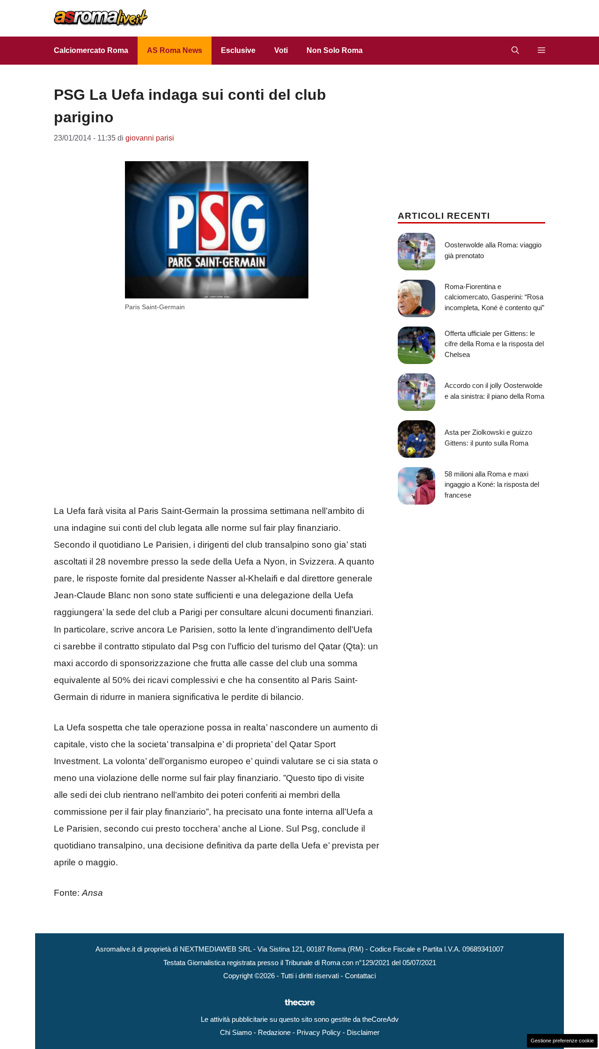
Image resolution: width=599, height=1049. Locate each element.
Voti (281, 50)
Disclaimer (363, 1032)
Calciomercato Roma (91, 50)
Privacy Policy (319, 1032)
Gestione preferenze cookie (562, 1040)
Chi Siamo (236, 1032)
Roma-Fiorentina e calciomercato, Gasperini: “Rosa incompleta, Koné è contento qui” (494, 297)
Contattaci (360, 976)
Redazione (274, 1032)
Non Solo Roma (335, 50)
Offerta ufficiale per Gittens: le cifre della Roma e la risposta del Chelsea (494, 343)
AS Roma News (174, 50)
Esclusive (238, 50)
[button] (515, 51)
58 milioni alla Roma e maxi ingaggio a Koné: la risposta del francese (492, 484)
